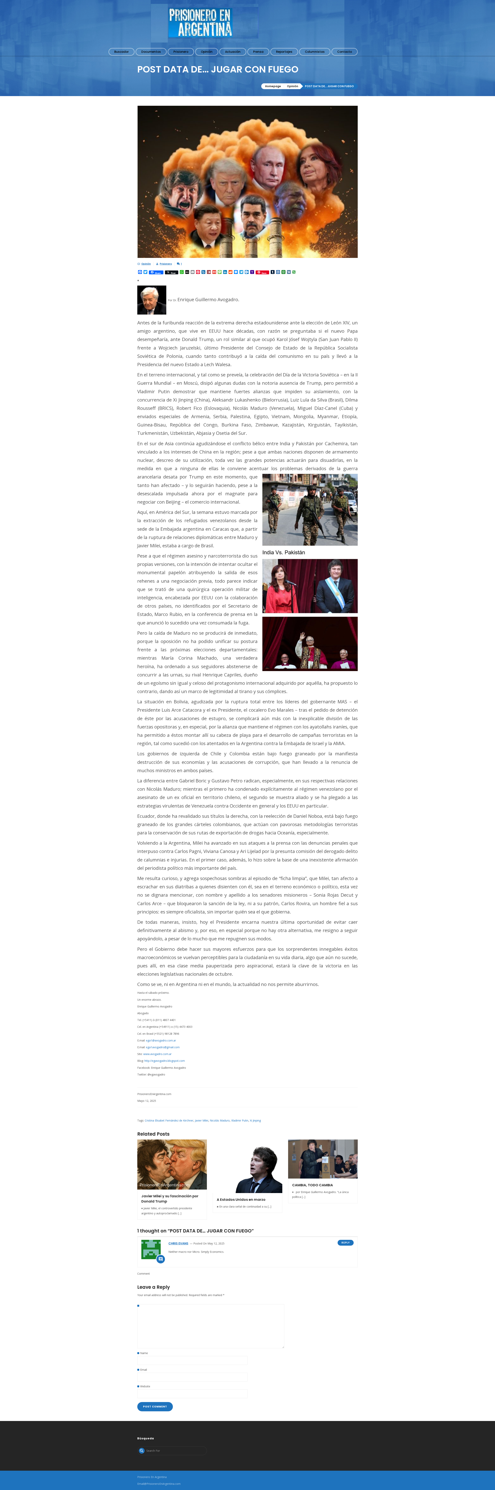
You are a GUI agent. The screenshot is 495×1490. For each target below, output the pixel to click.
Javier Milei (201, 1120)
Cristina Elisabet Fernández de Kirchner (169, 1120)
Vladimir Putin (239, 1120)
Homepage (273, 86)
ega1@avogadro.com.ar (161, 1040)
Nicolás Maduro (220, 1120)
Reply (345, 1242)
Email (143, 1369)
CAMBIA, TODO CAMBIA (312, 1185)
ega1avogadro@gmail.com (163, 1047)
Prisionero (166, 263)
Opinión (292, 86)
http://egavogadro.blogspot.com (164, 1061)
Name (144, 1353)
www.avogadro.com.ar (157, 1054)
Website (145, 1386)
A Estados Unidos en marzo (241, 1199)
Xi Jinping (255, 1120)
